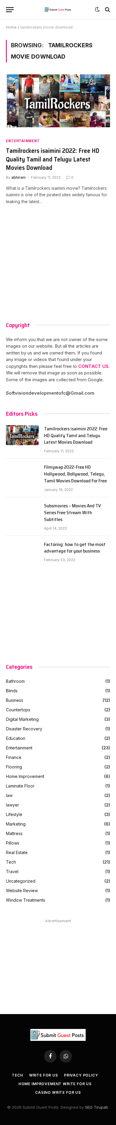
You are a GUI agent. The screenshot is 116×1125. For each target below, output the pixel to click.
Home (11, 27)
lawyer (12, 804)
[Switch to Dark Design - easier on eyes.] (97, 9)
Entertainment (23, 141)
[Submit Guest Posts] (58, 9)
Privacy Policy (81, 1075)
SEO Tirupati (96, 1107)
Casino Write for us (58, 1092)
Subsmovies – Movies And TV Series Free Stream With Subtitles (72, 513)
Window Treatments (25, 900)
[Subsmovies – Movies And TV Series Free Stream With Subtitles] (22, 513)
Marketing (16, 823)
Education (15, 738)
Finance (13, 757)
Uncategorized (20, 881)
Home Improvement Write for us (55, 1084)
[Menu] (10, 9)
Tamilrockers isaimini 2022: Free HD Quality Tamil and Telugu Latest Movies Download (52, 159)
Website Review (22, 890)
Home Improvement (25, 776)
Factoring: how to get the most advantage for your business (75, 548)
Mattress (14, 833)
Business (14, 700)
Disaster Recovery (24, 728)
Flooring (14, 766)
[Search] (107, 9)
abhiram (18, 177)
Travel (12, 871)
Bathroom (15, 681)
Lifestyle (14, 814)
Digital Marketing (22, 719)
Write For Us (43, 1075)
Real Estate (17, 852)
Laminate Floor (20, 785)
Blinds (12, 690)
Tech (11, 861)
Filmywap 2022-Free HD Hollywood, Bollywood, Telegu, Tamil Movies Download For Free (75, 474)
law (9, 795)
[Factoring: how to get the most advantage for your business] (22, 552)
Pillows (12, 842)
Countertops (18, 709)
